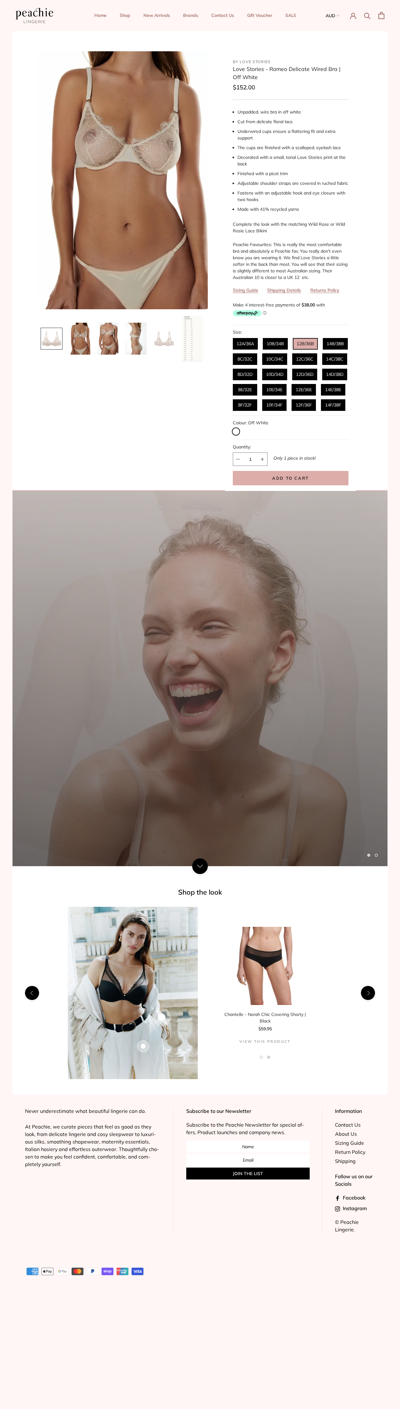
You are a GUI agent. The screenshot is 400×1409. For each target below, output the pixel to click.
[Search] (367, 15)
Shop (125, 15)
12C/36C (304, 359)
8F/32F (245, 405)
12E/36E (304, 389)
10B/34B (275, 343)
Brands (190, 15)
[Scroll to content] (200, 866)
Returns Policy (324, 290)
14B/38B (335, 343)
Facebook (354, 1197)
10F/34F (274, 405)
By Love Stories (252, 61)
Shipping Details (284, 290)
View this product (265, 1041)
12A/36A (245, 343)
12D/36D (304, 374)
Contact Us (222, 15)
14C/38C (334, 359)
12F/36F (304, 405)
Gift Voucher (259, 15)
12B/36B (305, 343)
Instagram (354, 1208)
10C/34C (274, 359)
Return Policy (350, 1152)
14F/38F (333, 405)
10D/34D (274, 374)
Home (100, 15)
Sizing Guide (245, 290)
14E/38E (333, 389)
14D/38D (334, 374)
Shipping (345, 1161)
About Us (346, 1134)
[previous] (32, 993)
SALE (290, 15)
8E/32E (245, 389)
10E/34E (274, 389)
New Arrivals (156, 15)
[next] (368, 993)
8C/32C (245, 359)
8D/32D (245, 374)
